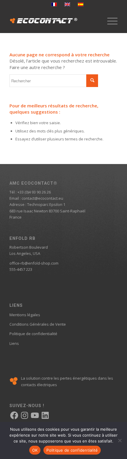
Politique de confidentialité (33, 333)
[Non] (120, 440)
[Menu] (109, 21)
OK (35, 450)
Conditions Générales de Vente (37, 324)
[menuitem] (109, 21)
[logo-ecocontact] (52, 21)
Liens (14, 343)
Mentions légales (24, 314)
